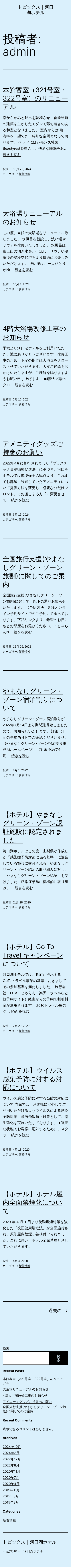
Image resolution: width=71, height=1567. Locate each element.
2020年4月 (11, 1484)
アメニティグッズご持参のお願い (27, 1402)
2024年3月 (11, 1453)
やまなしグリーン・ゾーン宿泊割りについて (33, 699)
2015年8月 (11, 1496)
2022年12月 (12, 1459)
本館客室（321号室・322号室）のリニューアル (35, 98)
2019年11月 (11, 1490)
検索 (6, 1348)
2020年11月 (11, 1471)
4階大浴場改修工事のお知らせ (25, 1395)
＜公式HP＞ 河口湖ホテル (23, 1551)
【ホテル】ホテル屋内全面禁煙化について (33, 1202)
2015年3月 (11, 1502)
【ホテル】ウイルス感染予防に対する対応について (33, 1078)
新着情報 (24, 174)
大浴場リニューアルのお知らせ (26, 1389)
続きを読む (12, 155)
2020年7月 (11, 1477)
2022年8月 (11, 1465)
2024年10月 (12, 1447)
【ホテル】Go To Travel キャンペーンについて (33, 955)
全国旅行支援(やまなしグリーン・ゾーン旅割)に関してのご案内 (34, 1409)
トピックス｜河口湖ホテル (30, 1542)
